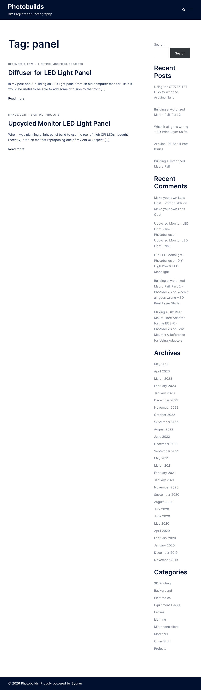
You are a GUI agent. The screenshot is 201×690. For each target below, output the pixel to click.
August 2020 (163, 502)
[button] (183, 9)
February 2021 (164, 473)
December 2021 (166, 444)
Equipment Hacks (167, 605)
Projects (76, 64)
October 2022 (164, 415)
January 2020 (164, 545)
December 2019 (166, 553)
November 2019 (166, 560)
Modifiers (60, 64)
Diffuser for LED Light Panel (49, 72)
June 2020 (162, 516)
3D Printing (162, 583)
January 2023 (164, 393)
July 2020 (161, 509)
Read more (16, 98)
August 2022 (163, 429)
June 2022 (162, 437)
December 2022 (166, 400)
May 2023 (161, 364)
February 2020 (165, 538)
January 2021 (164, 480)
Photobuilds (26, 6)
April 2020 (162, 531)
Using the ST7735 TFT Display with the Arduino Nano (170, 92)
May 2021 (161, 458)
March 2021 (163, 465)
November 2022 (166, 407)
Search (159, 44)
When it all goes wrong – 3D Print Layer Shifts (171, 297)
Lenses (159, 612)
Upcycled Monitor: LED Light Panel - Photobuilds (171, 229)
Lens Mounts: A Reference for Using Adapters (169, 334)
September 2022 (166, 422)
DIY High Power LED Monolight (168, 266)
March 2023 (163, 378)
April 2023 (162, 371)
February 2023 (165, 386)
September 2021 (166, 451)
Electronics (162, 598)
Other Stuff (162, 641)
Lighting (44, 64)
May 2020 (161, 523)
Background (163, 590)
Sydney (77, 683)
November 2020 (166, 487)
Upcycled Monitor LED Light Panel (59, 123)
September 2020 (166, 495)
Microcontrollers (166, 627)
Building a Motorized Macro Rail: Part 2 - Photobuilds (169, 286)
